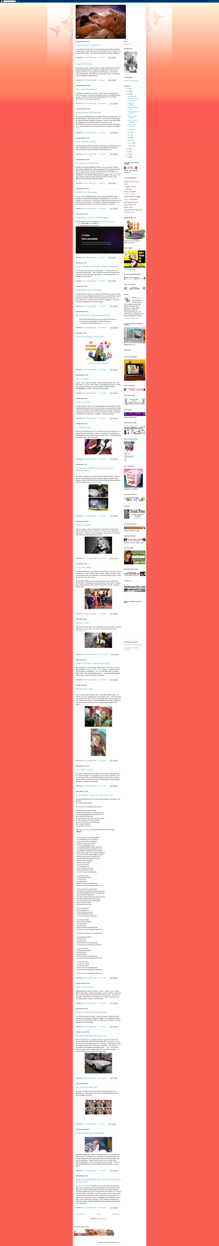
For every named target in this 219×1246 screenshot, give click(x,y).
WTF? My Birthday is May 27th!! (90, 337)
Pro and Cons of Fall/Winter (87, 163)
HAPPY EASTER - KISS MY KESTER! (92, 663)
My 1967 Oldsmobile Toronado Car (90, 1036)
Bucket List (127, 44)
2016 (128, 91)
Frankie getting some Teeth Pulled (90, 1133)
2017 (128, 89)
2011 (127, 157)
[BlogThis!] (110, 58)
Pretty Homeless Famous (86, 142)
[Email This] (109, 58)
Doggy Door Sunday (84, 64)
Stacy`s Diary (90, 9)
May (129, 135)
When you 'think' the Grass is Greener (91, 1012)
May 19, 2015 (104, 323)
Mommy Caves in (83, 623)
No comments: (102, 103)
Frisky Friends (130, 194)
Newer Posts (81, 1214)
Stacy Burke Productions (133, 210)
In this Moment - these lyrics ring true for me (94, 795)
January (130, 145)
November (131, 96)
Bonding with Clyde (84, 689)
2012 (128, 154)
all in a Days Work (83, 567)
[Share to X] (112, 58)
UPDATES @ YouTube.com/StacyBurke (92, 217)
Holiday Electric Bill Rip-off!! (88, 112)
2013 (128, 151)
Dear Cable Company (85, 770)
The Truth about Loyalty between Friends (93, 315)
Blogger (118, 1242)
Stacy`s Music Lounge (132, 196)
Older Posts (116, 1214)
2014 (128, 149)
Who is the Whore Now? (86, 89)
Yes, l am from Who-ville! (87, 1087)
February (131, 143)
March (130, 140)
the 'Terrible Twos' (83, 427)
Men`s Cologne (82, 379)
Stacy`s (131, 199)
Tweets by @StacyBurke (131, 81)
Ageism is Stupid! (83, 525)
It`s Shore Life (129, 212)
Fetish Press (128, 207)
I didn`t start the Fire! (85, 987)
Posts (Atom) (102, 1218)
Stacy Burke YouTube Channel (133, 645)
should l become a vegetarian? (88, 45)
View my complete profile (131, 318)
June (129, 132)
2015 (128, 94)
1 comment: (101, 57)
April (129, 137)
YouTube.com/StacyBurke (107, 221)
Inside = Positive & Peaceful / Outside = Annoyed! (97, 266)
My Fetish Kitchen (131, 202)
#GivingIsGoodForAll (95, 482)
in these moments (83, 402)
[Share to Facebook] (114, 58)
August (130, 129)
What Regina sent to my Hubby (89, 290)
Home (99, 1214)
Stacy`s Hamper (130, 191)
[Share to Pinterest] (115, 58)
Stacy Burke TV (130, 205)
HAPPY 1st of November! (86, 192)
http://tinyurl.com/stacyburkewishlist (98, 363)
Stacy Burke (138, 298)
